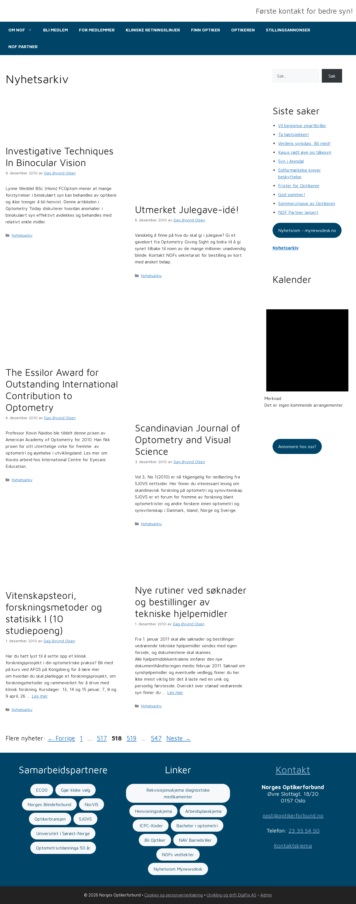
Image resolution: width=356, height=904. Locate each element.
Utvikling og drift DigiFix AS (231, 895)
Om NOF (16, 30)
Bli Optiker (154, 840)
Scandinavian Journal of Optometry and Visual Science (187, 439)
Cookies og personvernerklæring (173, 895)
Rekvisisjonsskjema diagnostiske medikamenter (178, 793)
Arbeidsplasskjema (203, 811)
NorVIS (91, 804)
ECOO (42, 789)
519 (132, 738)
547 (156, 738)
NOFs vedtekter (178, 854)
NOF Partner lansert (298, 212)
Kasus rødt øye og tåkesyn (304, 152)
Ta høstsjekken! (293, 134)
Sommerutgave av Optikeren (306, 203)
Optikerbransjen (50, 818)
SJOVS (85, 818)
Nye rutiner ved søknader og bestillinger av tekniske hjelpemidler (190, 601)
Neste (178, 738)
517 (102, 738)
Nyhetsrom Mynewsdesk (178, 868)
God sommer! (291, 194)
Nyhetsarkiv (22, 235)
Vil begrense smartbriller (302, 125)
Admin (266, 895)
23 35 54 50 (304, 830)
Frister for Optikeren (298, 185)
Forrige (61, 738)
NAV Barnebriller (195, 840)
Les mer (40, 695)
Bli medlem (55, 30)
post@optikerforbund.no (293, 815)
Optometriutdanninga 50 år (63, 847)
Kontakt (293, 769)
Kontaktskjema (293, 845)
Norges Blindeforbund (49, 804)
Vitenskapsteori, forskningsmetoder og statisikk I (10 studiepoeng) (54, 612)
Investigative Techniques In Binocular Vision (59, 156)
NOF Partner (23, 46)
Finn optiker (205, 30)
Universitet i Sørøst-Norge (63, 833)
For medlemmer (97, 30)
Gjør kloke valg (75, 789)
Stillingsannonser (288, 30)
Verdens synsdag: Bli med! (304, 143)
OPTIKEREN (243, 30)
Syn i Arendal (291, 161)
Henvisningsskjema (153, 811)
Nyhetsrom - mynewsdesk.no (307, 230)
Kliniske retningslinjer (153, 30)
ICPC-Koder (150, 825)
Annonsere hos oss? (297, 446)
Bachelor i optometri (197, 825)
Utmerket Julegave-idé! (187, 209)
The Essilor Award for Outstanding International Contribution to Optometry (62, 389)
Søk (332, 75)
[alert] (307, 354)
